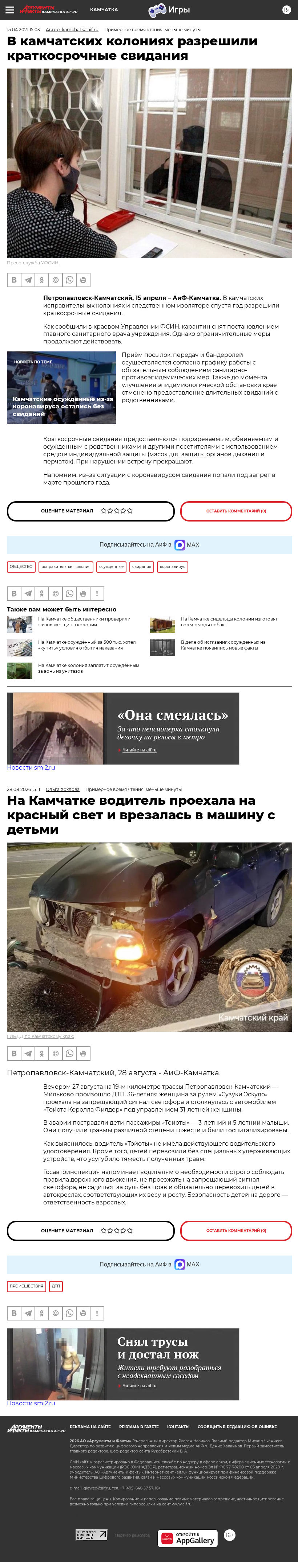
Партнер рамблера (132, 1535)
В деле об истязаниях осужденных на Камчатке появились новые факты (223, 645)
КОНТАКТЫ (178, 1427)
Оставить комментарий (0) (236, 511)
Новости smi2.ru (31, 767)
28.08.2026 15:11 (23, 789)
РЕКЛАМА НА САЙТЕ (90, 1427)
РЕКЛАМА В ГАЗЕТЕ (139, 1427)
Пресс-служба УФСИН (33, 262)
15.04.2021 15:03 (23, 29)
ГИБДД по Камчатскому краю (40, 1036)
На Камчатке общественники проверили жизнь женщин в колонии (84, 621)
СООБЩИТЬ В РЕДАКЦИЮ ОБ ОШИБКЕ (237, 1427)
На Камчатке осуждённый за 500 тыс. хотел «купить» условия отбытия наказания (87, 645)
